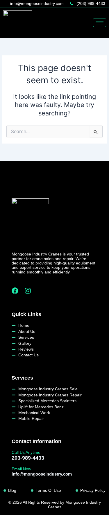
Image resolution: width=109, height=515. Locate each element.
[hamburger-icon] (99, 23)
